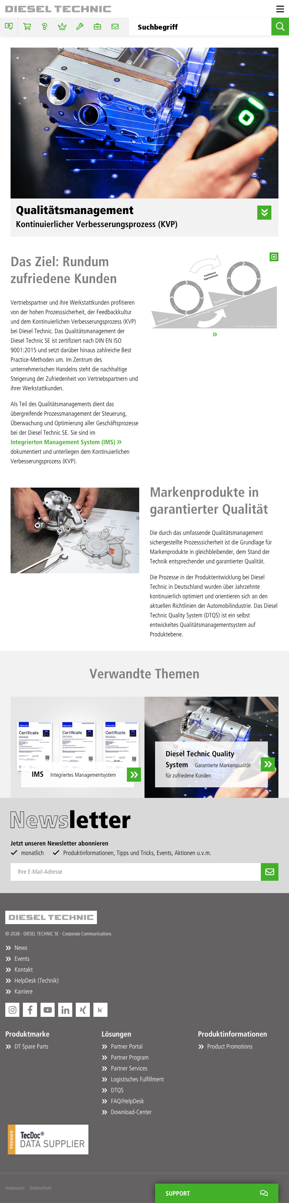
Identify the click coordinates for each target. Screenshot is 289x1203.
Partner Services (128, 1068)
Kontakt (23, 969)
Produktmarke (27, 1034)
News (20, 948)
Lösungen (116, 1034)
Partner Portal (125, 1046)
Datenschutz (40, 1188)
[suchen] (280, 26)
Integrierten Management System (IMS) (63, 442)
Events (21, 959)
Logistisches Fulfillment (136, 1079)
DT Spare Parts (30, 1046)
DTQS (116, 1090)
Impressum (15, 1188)
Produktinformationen (232, 1034)
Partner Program (128, 1057)
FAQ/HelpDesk (126, 1101)
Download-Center (130, 1112)
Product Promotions (229, 1046)
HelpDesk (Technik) (36, 980)
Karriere (22, 991)
